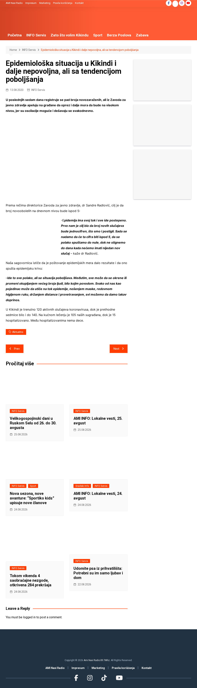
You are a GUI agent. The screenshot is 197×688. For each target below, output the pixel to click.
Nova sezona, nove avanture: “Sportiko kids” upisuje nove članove (32, 498)
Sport (97, 35)
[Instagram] (90, 678)
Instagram (182, 3)
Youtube (188, 3)
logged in (29, 617)
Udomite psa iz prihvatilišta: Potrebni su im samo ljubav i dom (98, 573)
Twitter (175, 4)
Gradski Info (82, 485)
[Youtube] (119, 678)
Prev (17, 348)
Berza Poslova (119, 35)
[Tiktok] (104, 678)
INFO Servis (36, 35)
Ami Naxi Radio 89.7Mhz (97, 660)
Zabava (142, 35)
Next (116, 348)
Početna (15, 35)
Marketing (44, 3)
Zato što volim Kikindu (69, 35)
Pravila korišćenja (62, 3)
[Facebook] (76, 678)
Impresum (31, 3)
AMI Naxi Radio (14, 3)
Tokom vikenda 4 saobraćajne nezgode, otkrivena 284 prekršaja (30, 580)
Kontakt (79, 3)
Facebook (169, 3)
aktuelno (17, 332)
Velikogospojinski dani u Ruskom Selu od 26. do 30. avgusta (33, 423)
